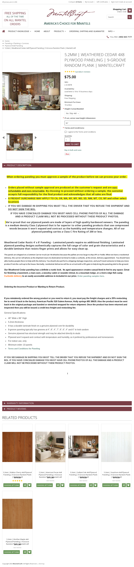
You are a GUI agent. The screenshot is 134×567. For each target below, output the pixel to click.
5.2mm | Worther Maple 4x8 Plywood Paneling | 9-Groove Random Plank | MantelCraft (17, 541)
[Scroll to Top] (130, 564)
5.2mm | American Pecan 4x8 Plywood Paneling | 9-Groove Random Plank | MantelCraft (50, 474)
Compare (75, 2)
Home (7, 41)
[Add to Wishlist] (29, 485)
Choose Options (11, 485)
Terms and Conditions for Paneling (24, 348)
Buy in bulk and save (73, 150)
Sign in (113, 2)
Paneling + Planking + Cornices (17, 43)
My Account (89, 2)
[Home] (3, 31)
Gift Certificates (102, 2)
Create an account (125, 2)
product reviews (82, 72)
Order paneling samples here (90, 276)
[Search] (130, 17)
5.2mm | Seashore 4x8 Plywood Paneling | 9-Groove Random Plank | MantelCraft (116, 474)
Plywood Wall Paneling (14, 46)
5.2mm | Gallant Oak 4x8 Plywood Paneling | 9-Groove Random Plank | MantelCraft (83, 474)
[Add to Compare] (25, 485)
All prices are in (9, 2)
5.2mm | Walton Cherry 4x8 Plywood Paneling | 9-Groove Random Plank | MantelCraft (17, 474)
